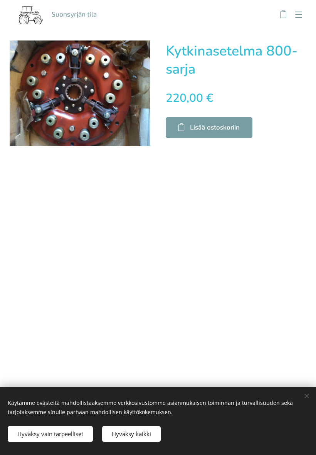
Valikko (298, 14)
